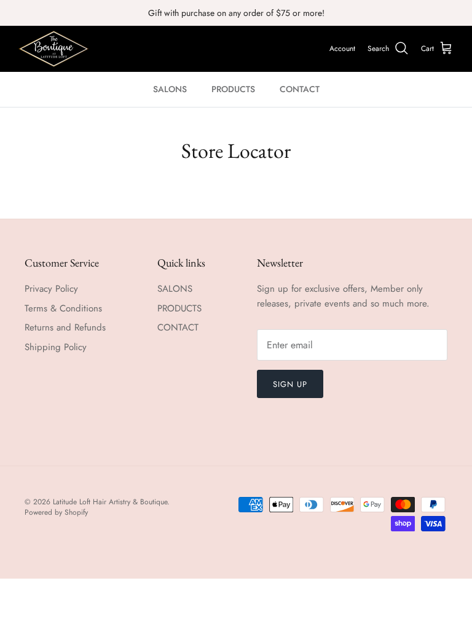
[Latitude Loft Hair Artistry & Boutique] (53, 49)
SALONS (170, 89)
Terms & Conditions (63, 308)
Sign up (290, 384)
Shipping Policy (56, 347)
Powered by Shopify (56, 512)
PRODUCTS (233, 89)
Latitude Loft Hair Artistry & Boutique (110, 501)
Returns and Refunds (65, 327)
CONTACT (300, 89)
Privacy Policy (51, 288)
